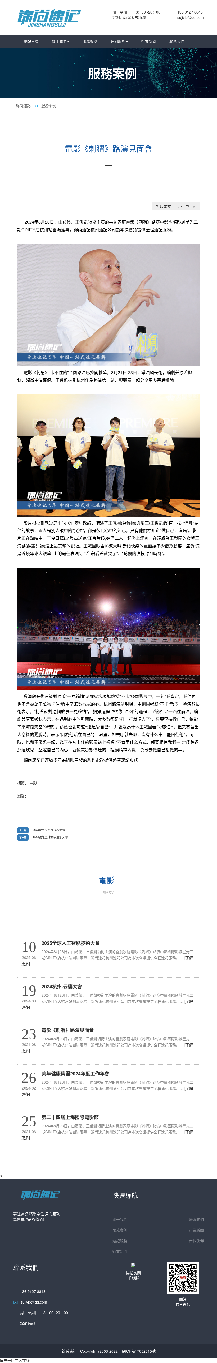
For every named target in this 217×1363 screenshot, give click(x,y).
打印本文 (163, 206)
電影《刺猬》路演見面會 (68, 1030)
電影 (33, 782)
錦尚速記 (23, 105)
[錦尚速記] (49, 16)
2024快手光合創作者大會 (49, 830)
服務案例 (90, 41)
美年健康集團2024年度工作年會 (75, 1073)
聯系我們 (176, 41)
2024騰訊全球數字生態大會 (50, 837)
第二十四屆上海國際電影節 (70, 1117)
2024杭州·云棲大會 (62, 986)
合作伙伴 (196, 1240)
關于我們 (59, 41)
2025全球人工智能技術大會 (71, 943)
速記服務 (118, 41)
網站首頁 (31, 41)
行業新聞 (148, 41)
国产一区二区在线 (15, 1360)
